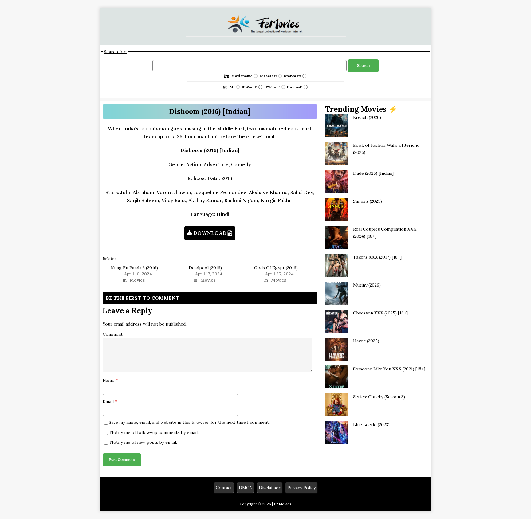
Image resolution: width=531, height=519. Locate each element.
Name (109, 380)
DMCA (245, 487)
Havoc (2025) (366, 341)
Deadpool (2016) (205, 268)
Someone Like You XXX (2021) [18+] (389, 369)
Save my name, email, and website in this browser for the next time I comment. (189, 422)
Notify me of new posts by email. (143, 442)
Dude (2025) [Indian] (373, 173)
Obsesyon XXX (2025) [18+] (380, 313)
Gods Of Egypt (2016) (276, 268)
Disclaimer (270, 487)
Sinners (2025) (367, 201)
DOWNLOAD (209, 233)
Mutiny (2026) (367, 285)
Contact (224, 487)
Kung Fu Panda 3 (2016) (134, 268)
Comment (113, 334)
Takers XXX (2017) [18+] (377, 257)
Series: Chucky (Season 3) (379, 397)
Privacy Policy (301, 487)
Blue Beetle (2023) (371, 424)
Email (109, 401)
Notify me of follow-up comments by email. (154, 432)
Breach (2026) (367, 117)
